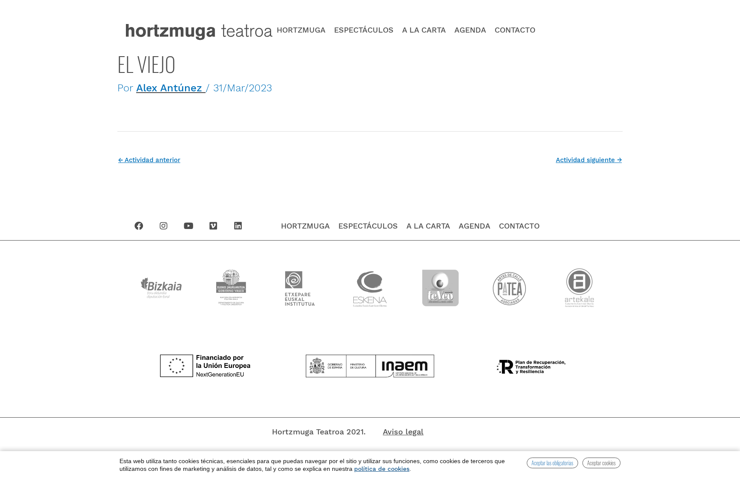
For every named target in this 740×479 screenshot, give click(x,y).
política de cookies (381, 468)
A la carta (424, 30)
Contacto (515, 30)
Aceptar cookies (601, 462)
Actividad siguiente (589, 160)
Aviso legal (403, 431)
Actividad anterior (149, 160)
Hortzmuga (301, 30)
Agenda (470, 30)
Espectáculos (364, 30)
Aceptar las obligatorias (552, 462)
